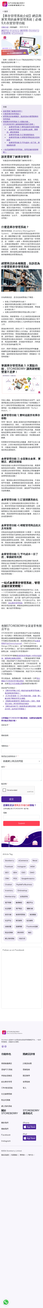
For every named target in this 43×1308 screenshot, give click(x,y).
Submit (21, 823)
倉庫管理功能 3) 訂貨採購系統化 (21, 135)
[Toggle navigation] (39, 4)
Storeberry (34, 31)
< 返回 (5, 11)
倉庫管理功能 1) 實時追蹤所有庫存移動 (24, 127)
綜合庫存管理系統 (15, 603)
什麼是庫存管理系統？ (12, 114)
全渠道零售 (6, 33)
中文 (31, 1155)
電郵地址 (5, 746)
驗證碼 (4, 784)
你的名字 (5, 725)
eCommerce (17, 33)
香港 (22, 1155)
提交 (11, 799)
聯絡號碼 (4, 735)
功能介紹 (4, 27)
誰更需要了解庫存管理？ (12, 111)
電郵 (5, 813)
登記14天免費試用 (15, 684)
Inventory (14, 31)
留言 (3, 767)
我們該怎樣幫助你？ (9, 756)
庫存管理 (23, 31)
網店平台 (5, 31)
